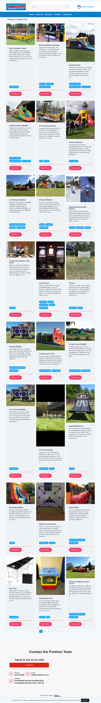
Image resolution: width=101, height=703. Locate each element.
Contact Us (67, 14)
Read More (15, 93)
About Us (39, 14)
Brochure (48, 14)
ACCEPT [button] (85, 700)
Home (31, 14)
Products (57, 14)
